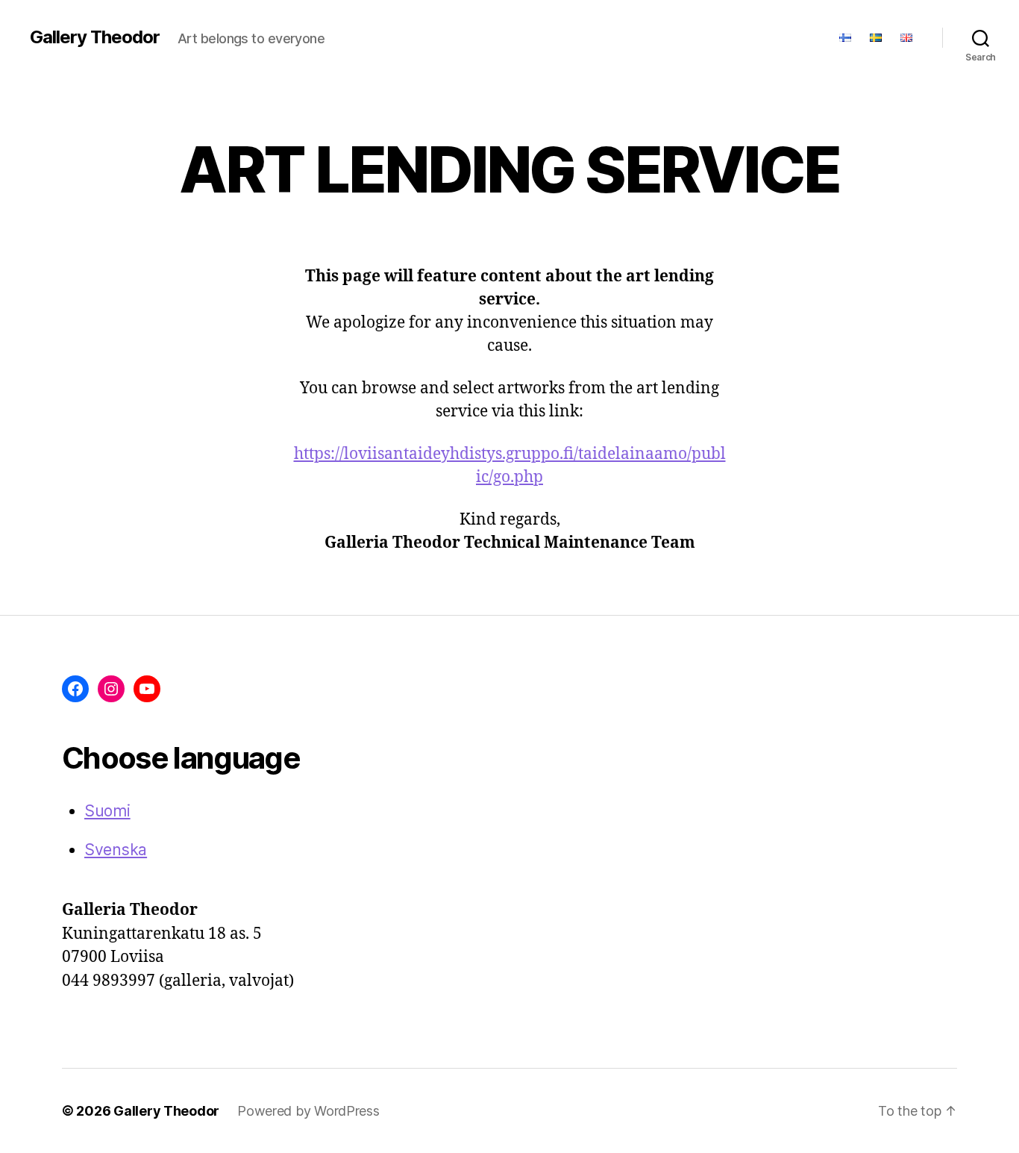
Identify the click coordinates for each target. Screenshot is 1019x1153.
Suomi (107, 811)
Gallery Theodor (95, 37)
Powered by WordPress (308, 1111)
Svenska (115, 849)
